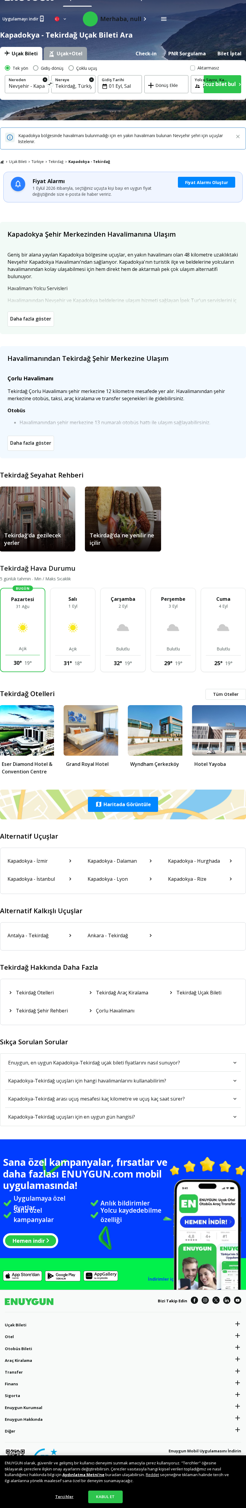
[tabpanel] (123, 80)
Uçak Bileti (18, 162)
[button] (123, 804)
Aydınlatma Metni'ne (83, 1474)
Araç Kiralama (18, 1360)
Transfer (14, 1372)
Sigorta (12, 1395)
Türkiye (38, 162)
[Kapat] (238, 137)
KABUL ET (105, 1496)
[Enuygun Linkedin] (226, 1301)
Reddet (152, 1474)
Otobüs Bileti (18, 1348)
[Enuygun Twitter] (216, 1301)
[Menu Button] (164, 19)
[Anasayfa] (2, 162)
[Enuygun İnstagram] (205, 1301)
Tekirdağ (56, 162)
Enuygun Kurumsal (23, 1407)
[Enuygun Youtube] (237, 1301)
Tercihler (64, 1496)
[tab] (21, 53)
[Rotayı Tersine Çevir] (50, 85)
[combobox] (27, 86)
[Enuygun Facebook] (194, 1301)
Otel (9, 1336)
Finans (11, 1384)
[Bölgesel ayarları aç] (61, 19)
